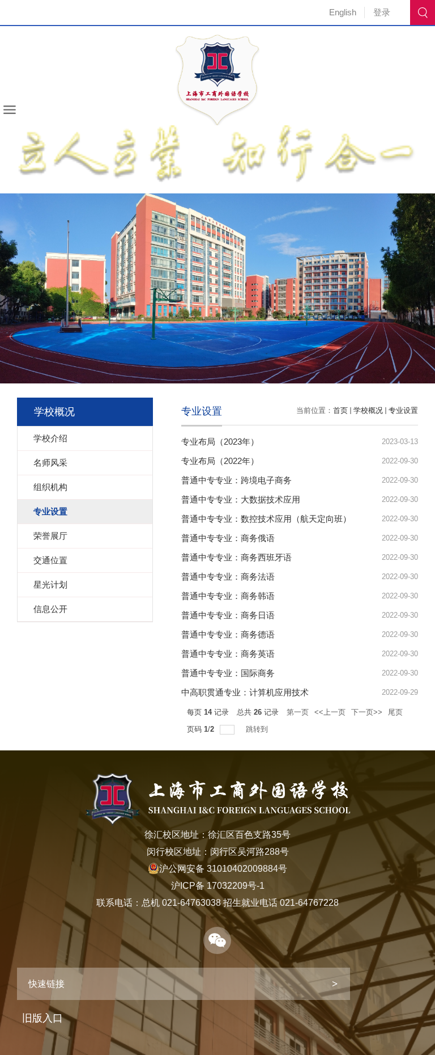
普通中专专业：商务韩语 (228, 596)
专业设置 (403, 410)
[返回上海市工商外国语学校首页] (217, 38)
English (342, 12)
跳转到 (258, 729)
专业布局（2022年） (220, 461)
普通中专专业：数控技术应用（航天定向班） (266, 519)
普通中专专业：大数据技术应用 (240, 499)
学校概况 (368, 410)
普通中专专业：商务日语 (228, 615)
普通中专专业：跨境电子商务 (236, 480)
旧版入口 (42, 1018)
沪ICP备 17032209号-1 (218, 886)
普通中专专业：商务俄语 (228, 538)
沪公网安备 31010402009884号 (223, 868)
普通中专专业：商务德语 (228, 634)
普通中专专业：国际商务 (228, 673)
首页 (340, 410)
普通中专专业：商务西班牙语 (236, 557)
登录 (381, 12)
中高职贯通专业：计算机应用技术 (245, 692)
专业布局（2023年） (220, 441)
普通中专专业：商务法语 (228, 576)
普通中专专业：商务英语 (228, 654)
